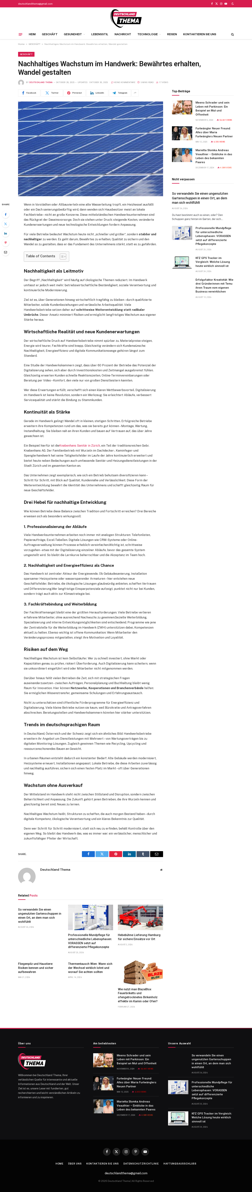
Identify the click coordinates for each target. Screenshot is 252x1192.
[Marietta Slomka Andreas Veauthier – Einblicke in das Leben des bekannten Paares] (182, 155)
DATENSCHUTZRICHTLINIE (141, 1163)
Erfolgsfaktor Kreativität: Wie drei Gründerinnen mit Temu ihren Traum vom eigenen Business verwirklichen (214, 285)
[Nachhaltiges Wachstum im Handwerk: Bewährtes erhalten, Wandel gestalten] (90, 149)
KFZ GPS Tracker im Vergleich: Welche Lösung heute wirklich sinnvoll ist (213, 261)
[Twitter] (5, 224)
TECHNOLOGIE (147, 34)
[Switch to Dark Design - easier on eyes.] (232, 3)
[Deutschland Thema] (125, 18)
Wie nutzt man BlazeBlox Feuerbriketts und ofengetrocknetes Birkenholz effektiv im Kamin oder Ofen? (138, 995)
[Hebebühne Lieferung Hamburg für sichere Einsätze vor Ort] (140, 917)
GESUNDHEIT (73, 34)
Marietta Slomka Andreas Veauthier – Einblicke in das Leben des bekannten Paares (214, 156)
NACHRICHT (123, 34)
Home (21, 44)
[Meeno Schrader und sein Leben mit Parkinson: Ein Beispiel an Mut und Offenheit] (182, 107)
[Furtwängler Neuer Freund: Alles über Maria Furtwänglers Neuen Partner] (182, 133)
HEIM (32, 34)
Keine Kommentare (124, 82)
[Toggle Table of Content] (61, 256)
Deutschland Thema (41, 82)
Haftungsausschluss (179, 1163)
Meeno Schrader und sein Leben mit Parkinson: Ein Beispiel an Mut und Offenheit (212, 108)
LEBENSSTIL (99, 34)
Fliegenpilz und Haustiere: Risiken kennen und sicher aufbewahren (35, 968)
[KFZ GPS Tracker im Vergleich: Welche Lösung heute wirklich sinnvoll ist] (182, 263)
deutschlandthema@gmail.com (35, 3)
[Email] (5, 252)
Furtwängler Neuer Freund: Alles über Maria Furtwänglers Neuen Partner (214, 132)
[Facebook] (5, 214)
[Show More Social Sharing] (135, 93)
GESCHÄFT (50, 34)
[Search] (232, 34)
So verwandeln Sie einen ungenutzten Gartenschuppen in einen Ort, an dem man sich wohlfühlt (39, 915)
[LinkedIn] (5, 233)
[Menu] (20, 34)
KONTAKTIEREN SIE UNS (199, 34)
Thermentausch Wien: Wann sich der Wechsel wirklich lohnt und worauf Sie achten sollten (90, 968)
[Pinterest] (5, 242)
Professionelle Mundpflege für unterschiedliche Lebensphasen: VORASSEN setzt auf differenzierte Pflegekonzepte (90, 941)
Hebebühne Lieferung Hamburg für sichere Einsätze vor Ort (139, 937)
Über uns (75, 1163)
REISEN (172, 34)
